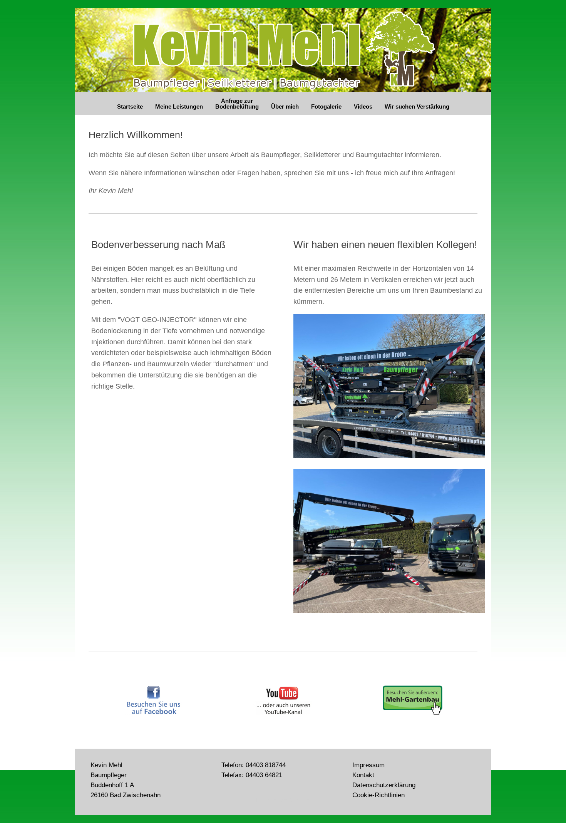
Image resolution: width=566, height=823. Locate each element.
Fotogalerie (326, 106)
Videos (363, 106)
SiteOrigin (299, 800)
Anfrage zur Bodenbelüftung (237, 103)
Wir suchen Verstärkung (417, 106)
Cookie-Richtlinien (378, 795)
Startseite (130, 106)
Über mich (285, 106)
